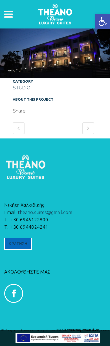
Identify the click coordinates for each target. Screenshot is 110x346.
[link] (102, 21)
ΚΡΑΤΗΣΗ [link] (18, 244)
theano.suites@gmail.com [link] (45, 212)
